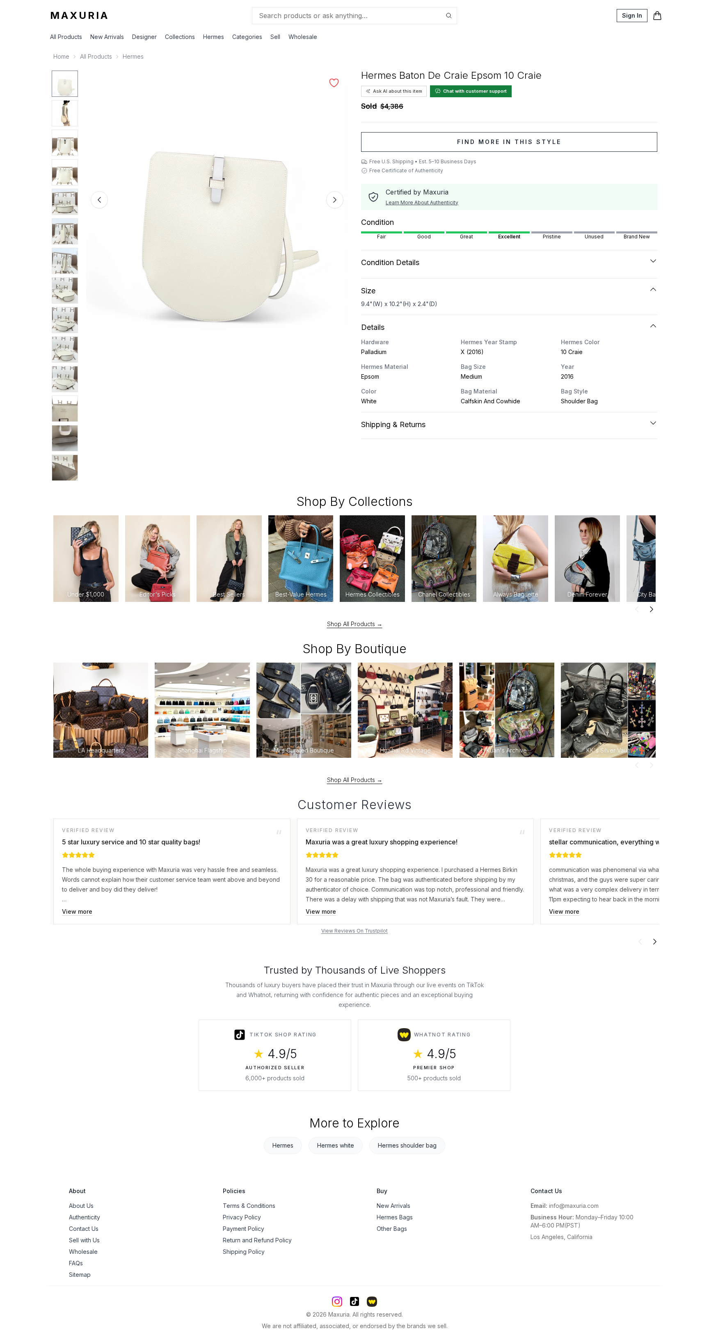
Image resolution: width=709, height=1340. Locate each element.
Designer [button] (144, 36)
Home (61, 56)
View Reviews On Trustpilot (354, 931)
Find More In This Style (509, 141)
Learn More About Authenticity (422, 202)
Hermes (133, 56)
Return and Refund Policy (257, 1240)
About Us (81, 1205)
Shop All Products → (354, 623)
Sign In (632, 15)
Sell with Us (84, 1240)
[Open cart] (657, 16)
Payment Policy (243, 1228)
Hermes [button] (213, 36)
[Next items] (651, 609)
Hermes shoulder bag (407, 1145)
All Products (66, 36)
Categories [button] (247, 36)
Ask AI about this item (397, 91)
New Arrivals (107, 36)
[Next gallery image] (335, 200)
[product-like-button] (334, 83)
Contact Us (83, 1228)
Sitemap (80, 1274)
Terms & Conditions (249, 1205)
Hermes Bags (395, 1217)
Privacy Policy (242, 1217)
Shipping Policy (244, 1251)
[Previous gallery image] (99, 200)
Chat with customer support (475, 91)
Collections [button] (180, 36)
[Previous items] (637, 609)
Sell (275, 36)
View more (77, 911)
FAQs (76, 1263)
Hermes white (335, 1145)
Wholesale (302, 36)
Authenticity (84, 1217)
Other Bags (392, 1228)
